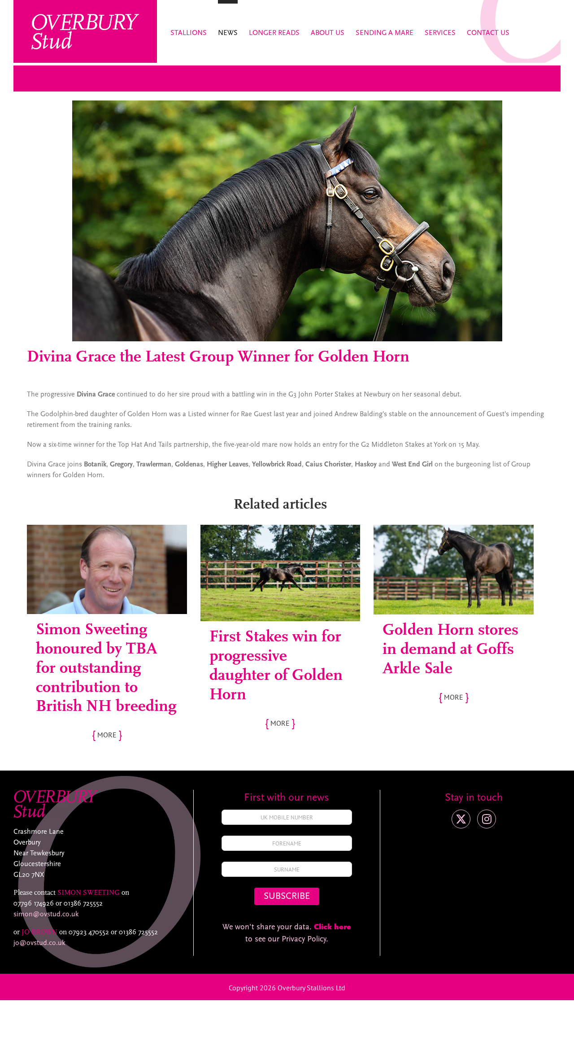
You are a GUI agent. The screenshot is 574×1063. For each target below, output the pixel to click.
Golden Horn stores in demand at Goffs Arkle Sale (450, 650)
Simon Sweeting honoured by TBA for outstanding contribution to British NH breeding (106, 668)
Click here (332, 928)
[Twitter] (461, 819)
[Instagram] (486, 819)
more (107, 734)
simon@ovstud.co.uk (45, 914)
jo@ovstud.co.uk (39, 943)
